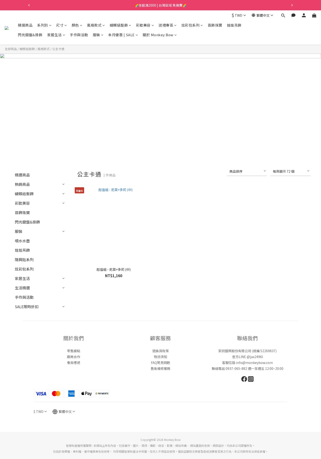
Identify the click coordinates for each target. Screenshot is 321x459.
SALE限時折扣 (27, 306)
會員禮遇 (73, 362)
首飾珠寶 (215, 25)
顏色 (75, 25)
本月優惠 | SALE (121, 34)
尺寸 (59, 25)
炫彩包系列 (190, 25)
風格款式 (94, 25)
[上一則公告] (29, 5)
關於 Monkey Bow (158, 34)
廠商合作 (73, 356)
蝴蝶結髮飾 (119, 25)
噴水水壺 (22, 240)
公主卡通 (58, 49)
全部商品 (11, 49)
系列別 (42, 25)
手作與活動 (79, 34)
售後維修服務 (160, 368)
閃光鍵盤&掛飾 (30, 34)
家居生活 (54, 34)
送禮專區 (166, 25)
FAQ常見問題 (160, 362)
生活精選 (22, 288)
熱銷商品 (22, 184)
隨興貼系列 (24, 259)
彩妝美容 (143, 25)
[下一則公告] (292, 5)
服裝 (96, 34)
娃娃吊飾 (234, 25)
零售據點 (73, 350)
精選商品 (25, 25)
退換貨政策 (160, 350)
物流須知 (160, 356)
